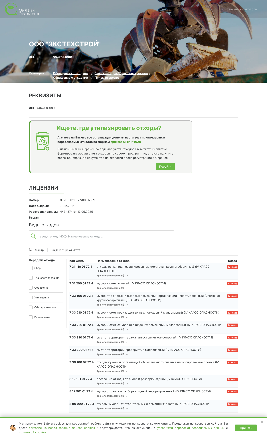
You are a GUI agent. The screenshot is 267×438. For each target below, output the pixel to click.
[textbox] (101, 238)
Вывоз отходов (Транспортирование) (122, 73)
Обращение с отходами (70, 73)
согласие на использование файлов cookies (62, 428)
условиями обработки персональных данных (191, 428)
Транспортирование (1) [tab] (111, 275)
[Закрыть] (262, 422)
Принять (246, 428)
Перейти (165, 166)
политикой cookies (32, 432)
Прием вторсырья (108, 77)
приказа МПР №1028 (125, 142)
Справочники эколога (239, 9)
